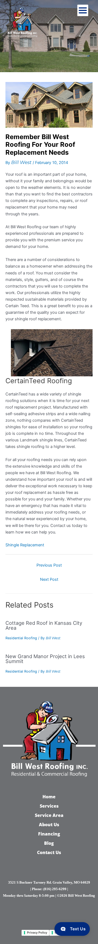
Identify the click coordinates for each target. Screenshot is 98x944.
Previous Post (49, 565)
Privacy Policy (37, 932)
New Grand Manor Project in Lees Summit (45, 658)
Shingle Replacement (24, 545)
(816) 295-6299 (54, 889)
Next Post (49, 579)
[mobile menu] (82, 10)
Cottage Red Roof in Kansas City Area (43, 625)
